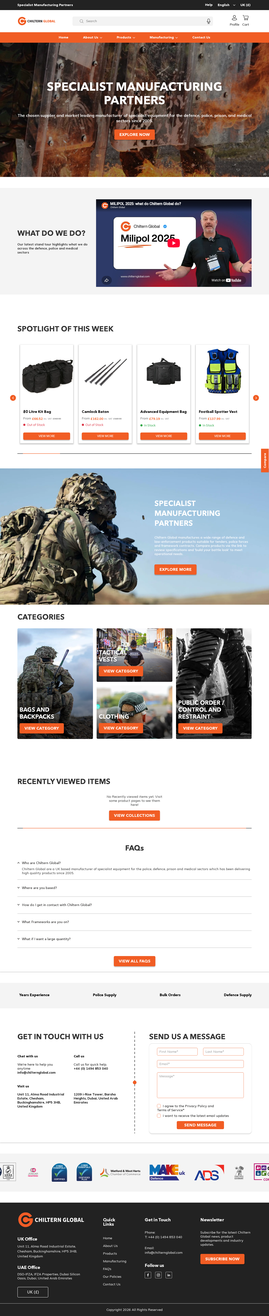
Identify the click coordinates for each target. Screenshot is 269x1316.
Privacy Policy (196, 1106)
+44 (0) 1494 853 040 (91, 1069)
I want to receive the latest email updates (196, 1116)
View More (47, 436)
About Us (90, 37)
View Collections (134, 815)
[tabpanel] (46, 394)
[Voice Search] (208, 21)
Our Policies (112, 1277)
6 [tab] (227, 453)
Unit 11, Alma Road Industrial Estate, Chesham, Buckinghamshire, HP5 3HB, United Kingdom (40, 1100)
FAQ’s (107, 1269)
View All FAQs (134, 961)
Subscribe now (222, 1258)
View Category (42, 728)
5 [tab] (190, 453)
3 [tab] (115, 453)
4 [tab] (153, 453)
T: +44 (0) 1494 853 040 (163, 1237)
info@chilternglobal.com (36, 1073)
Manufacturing (162, 37)
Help (209, 5)
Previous (13, 398)
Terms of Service (170, 1110)
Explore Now (134, 134)
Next (256, 398)
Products (124, 37)
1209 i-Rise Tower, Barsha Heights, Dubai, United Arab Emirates (96, 1098)
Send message (200, 1125)
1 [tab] (41, 453)
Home (63, 37)
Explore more (175, 569)
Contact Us (201, 37)
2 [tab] (78, 453)
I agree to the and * (185, 1108)
